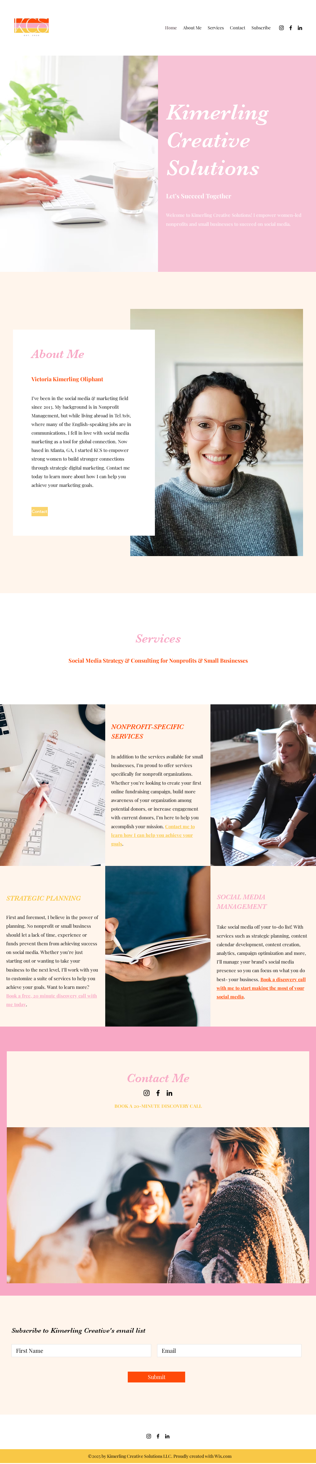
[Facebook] (291, 28)
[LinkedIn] (300, 28)
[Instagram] (281, 28)
